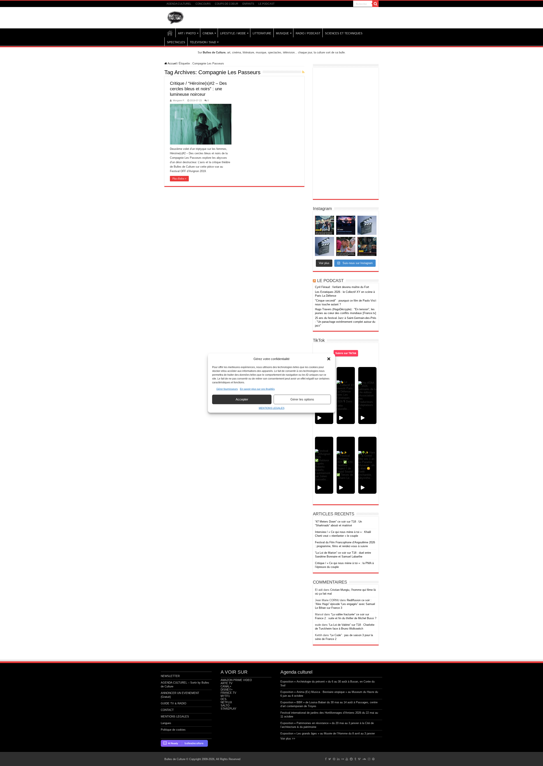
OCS (224, 699)
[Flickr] (342, 759)
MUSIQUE (282, 33)
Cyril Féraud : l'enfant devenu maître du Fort (342, 287)
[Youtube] (346, 759)
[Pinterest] (334, 759)
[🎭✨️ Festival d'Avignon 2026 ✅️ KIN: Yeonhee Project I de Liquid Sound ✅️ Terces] (346, 465)
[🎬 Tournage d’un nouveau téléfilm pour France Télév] (366, 225)
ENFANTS (248, 3)
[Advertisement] (345, 133)
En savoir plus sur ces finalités (257, 388)
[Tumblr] (355, 759)
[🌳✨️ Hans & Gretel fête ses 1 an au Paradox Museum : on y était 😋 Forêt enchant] (367, 465)
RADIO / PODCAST (308, 33)
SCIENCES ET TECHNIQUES (343, 33)
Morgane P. (179, 100)
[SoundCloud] (364, 759)
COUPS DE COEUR (226, 3)
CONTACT (167, 710)
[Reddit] (351, 759)
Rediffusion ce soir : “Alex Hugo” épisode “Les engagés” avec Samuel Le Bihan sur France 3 (345, 604)
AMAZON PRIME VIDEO (236, 680)
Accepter (242, 399)
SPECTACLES (176, 42)
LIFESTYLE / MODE (233, 33)
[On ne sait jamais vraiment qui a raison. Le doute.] (324, 225)
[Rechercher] (375, 4)
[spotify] (373, 759)
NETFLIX (226, 702)
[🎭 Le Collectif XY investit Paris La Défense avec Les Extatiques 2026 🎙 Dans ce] (346, 395)
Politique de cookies (173, 729)
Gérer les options (302, 399)
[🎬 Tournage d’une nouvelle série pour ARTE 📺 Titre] (324, 246)
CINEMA (208, 33)
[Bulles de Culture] (176, 17)
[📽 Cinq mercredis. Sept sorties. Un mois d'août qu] (366, 246)
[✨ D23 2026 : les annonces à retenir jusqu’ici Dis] (345, 225)
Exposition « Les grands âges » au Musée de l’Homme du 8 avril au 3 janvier (327, 733)
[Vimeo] (359, 759)
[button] (329, 359)
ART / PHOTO (187, 33)
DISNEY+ (227, 689)
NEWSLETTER (170, 676)
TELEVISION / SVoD (203, 42)
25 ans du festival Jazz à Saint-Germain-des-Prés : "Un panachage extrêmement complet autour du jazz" (345, 321)
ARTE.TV (226, 683)
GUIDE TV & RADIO (173, 703)
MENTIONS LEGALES (271, 407)
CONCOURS (203, 3)
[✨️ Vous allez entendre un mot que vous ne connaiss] (345, 246)
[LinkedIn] (338, 759)
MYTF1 (225, 696)
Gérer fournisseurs (227, 388)
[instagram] (369, 759)
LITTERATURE (262, 33)
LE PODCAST (266, 3)
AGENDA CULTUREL (179, 3)
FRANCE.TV (228, 692)
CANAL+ (226, 686)
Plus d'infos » (179, 178)
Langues (166, 723)
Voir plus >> (287, 738)
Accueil (172, 63)
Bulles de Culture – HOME (169, 32)
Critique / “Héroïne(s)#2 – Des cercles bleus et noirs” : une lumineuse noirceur (198, 89)
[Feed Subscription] (303, 72)
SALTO (225, 705)
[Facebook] (326, 759)
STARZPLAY (229, 708)
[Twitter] (330, 759)
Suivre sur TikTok (345, 353)
